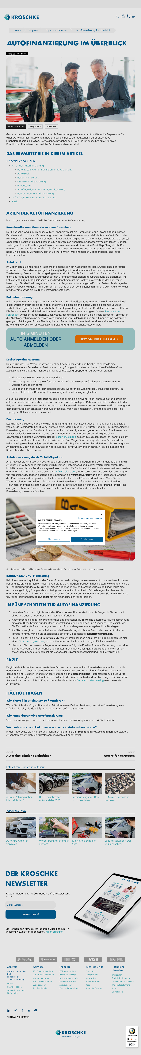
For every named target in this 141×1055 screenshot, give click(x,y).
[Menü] (136, 1027)
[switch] (132, 1044)
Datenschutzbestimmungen (90, 518)
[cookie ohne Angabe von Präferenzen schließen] (102, 514)
